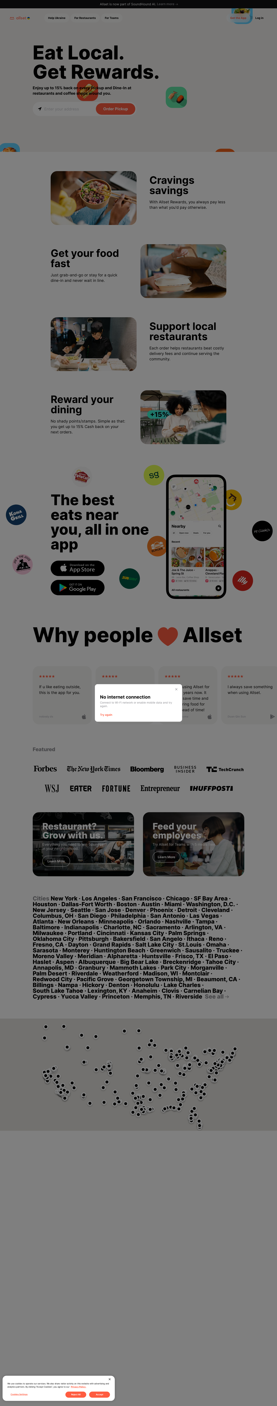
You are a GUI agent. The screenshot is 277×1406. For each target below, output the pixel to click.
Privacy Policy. (78, 1386)
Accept (99, 1394)
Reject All (75, 1394)
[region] (59, 1388)
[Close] (109, 1379)
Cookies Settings (19, 1394)
